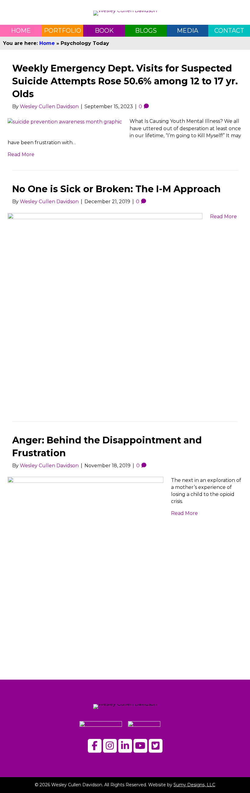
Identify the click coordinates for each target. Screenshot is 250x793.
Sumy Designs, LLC (194, 784)
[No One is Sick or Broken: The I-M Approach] (105, 307)
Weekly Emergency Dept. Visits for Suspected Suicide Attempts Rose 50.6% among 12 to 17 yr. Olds (125, 81)
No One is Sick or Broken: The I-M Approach (116, 189)
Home (47, 43)
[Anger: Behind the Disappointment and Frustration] (85, 568)
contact (229, 30)
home (21, 30)
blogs (146, 30)
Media (187, 30)
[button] (95, 746)
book (104, 30)
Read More (21, 154)
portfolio (62, 30)
